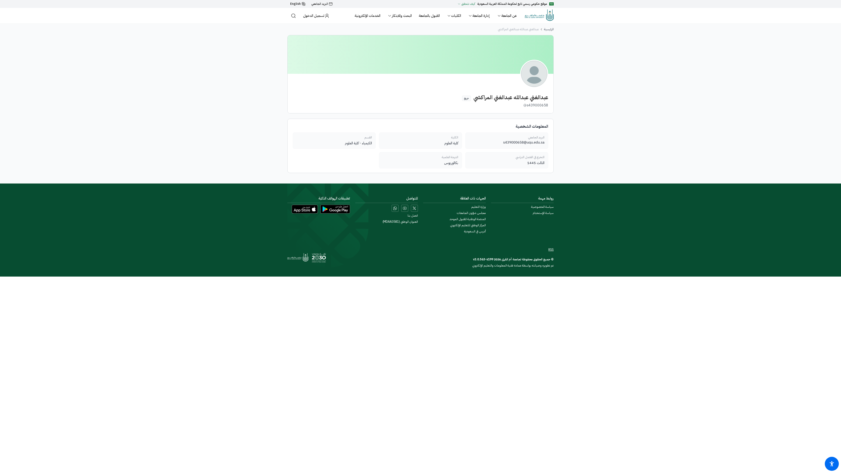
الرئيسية (549, 29)
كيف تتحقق (468, 4)
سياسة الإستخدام (543, 213)
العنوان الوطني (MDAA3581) (400, 222)
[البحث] (293, 15)
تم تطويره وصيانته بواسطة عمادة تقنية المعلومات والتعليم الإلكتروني (513, 265)
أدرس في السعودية (475, 231)
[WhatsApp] (395, 208)
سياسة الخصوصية (542, 207)
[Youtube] (404, 208)
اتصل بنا (413, 216)
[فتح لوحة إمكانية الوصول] (832, 464)
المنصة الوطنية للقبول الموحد (468, 219)
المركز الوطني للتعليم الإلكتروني (468, 225)
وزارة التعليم (478, 207)
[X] (414, 208)
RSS (551, 250)
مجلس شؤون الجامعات (471, 213)
